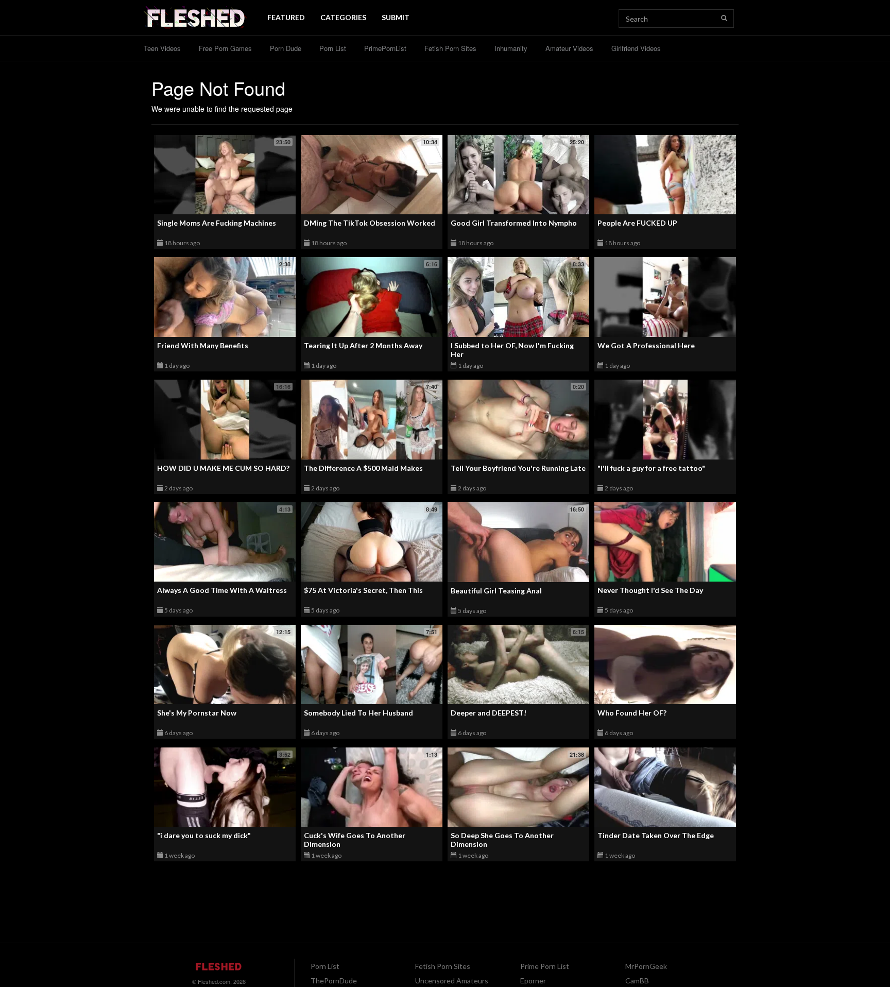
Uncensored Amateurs (451, 980)
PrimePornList (385, 48)
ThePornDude (334, 980)
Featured (286, 17)
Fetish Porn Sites (450, 48)
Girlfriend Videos (636, 48)
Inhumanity (510, 48)
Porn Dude (285, 48)
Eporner (533, 980)
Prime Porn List (544, 966)
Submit (395, 17)
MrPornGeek (646, 966)
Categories (343, 17)
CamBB (637, 980)
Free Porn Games (225, 48)
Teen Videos (162, 48)
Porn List (332, 48)
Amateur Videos (569, 48)
